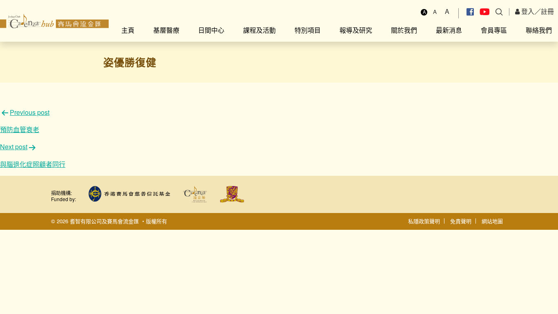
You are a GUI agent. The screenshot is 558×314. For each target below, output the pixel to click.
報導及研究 (355, 30)
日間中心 (211, 30)
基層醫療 (166, 30)
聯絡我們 (539, 30)
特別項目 (308, 30)
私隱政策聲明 (424, 221)
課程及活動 (259, 30)
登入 (527, 11)
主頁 (127, 30)
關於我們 (404, 30)
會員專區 (494, 30)
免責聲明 (460, 221)
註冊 (547, 11)
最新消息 (449, 30)
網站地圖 (492, 221)
